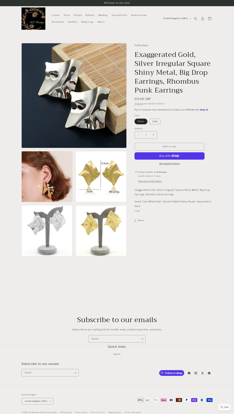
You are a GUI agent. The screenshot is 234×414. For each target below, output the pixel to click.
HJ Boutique (34, 412)
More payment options (169, 163)
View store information (150, 181)
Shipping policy (114, 412)
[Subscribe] (141, 339)
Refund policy (66, 412)
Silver (141, 121)
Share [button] (141, 220)
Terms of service (98, 412)
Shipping (139, 104)
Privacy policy (81, 412)
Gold (154, 121)
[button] (195, 18)
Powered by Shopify (48, 412)
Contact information (132, 412)
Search (117, 354)
